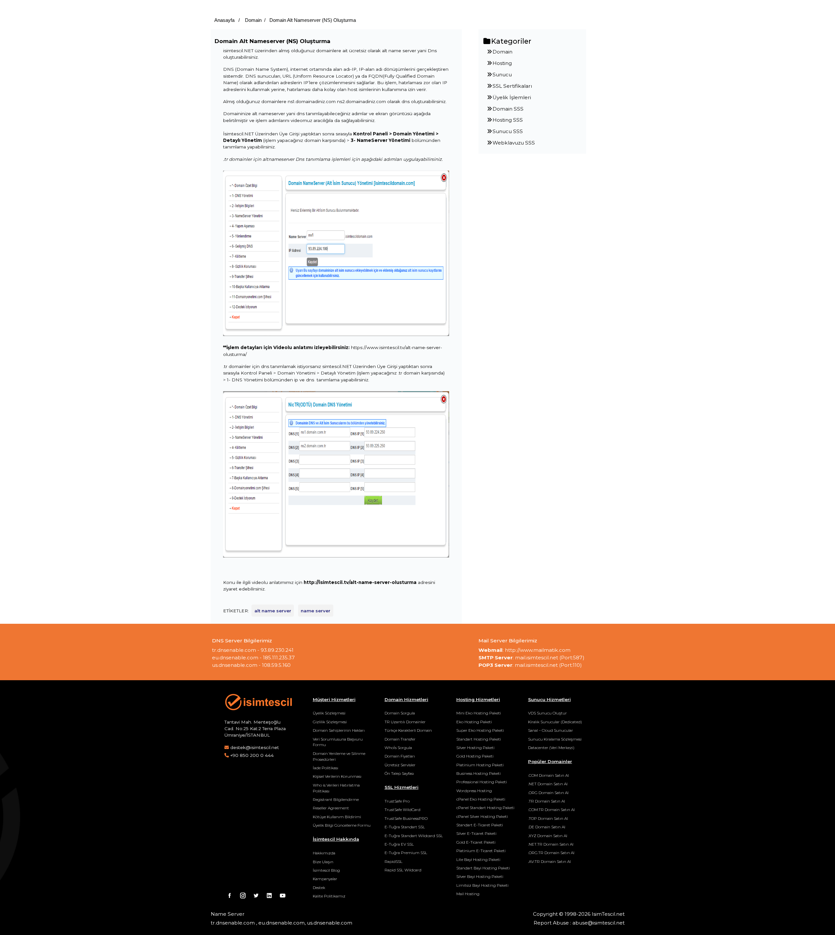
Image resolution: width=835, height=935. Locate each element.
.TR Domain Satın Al (546, 801)
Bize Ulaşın (323, 861)
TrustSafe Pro (397, 801)
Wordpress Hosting (474, 790)
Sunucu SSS (508, 131)
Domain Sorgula (400, 713)
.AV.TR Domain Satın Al (549, 861)
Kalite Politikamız (329, 896)
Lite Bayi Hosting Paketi (478, 859)
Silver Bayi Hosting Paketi (479, 876)
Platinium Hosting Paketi (480, 764)
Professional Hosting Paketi (481, 781)
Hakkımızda (324, 853)
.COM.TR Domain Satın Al (551, 809)
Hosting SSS (508, 120)
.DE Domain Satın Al (546, 826)
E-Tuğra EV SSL (399, 844)
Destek (319, 887)
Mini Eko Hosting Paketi (478, 713)
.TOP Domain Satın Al (548, 818)
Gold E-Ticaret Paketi (475, 842)
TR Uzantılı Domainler (405, 721)
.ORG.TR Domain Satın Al (551, 852)
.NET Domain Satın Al (548, 783)
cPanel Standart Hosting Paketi (485, 807)
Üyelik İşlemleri (512, 97)
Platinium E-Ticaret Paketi (481, 850)
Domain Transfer (400, 739)
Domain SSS (508, 109)
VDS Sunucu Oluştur (547, 713)
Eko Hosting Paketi (474, 721)
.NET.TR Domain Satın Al (550, 844)
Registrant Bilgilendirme (336, 799)
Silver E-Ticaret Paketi (476, 833)
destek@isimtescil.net (254, 747)
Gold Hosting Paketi (474, 756)
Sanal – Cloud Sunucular (550, 730)
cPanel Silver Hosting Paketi (482, 816)
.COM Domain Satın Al (548, 775)
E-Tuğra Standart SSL (405, 826)
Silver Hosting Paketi (475, 747)
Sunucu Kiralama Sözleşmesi (555, 739)
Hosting (502, 63)
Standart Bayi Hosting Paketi (483, 868)
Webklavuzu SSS (514, 143)
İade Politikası (325, 767)
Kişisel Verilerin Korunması (337, 776)
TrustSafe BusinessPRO (406, 818)
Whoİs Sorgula (398, 747)
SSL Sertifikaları (512, 86)
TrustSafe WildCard (402, 809)
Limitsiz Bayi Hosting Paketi (482, 885)
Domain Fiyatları (400, 756)
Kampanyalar (325, 878)
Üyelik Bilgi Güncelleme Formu (342, 825)
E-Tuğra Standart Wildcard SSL (414, 835)
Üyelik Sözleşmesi (329, 713)
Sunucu (502, 74)
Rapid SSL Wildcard (403, 869)
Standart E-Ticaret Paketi (479, 824)
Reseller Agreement (331, 807)
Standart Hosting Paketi (478, 739)
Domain (253, 20)
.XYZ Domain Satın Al (547, 835)
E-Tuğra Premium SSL (406, 852)
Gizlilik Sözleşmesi (330, 721)
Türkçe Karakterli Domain (408, 730)
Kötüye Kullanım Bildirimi (337, 816)
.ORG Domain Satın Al (548, 792)
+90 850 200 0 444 (252, 755)
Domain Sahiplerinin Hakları (339, 730)
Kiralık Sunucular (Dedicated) (555, 721)
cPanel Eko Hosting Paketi (480, 799)
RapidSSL (393, 861)
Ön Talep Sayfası (399, 773)
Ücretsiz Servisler (400, 764)
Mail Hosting (467, 893)
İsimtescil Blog (326, 870)
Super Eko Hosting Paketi (480, 730)
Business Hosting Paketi (478, 773)
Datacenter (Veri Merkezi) (551, 747)
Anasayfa (224, 20)
